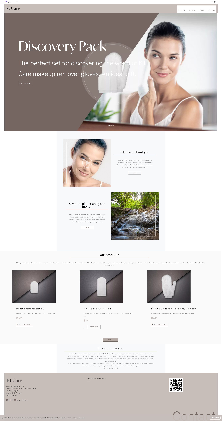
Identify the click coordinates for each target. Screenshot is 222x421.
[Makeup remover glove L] (101, 286)
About (202, 10)
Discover (192, 10)
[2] (111, 125)
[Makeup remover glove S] (34, 286)
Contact (212, 10)
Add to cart (27, 83)
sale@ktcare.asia (11, 395)
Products (181, 10)
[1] (109, 125)
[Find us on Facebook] (211, 1)
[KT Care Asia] (13, 8)
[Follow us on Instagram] (215, 1)
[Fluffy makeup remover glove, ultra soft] (169, 286)
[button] (134, 173)
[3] (113, 125)
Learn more (81, 418)
